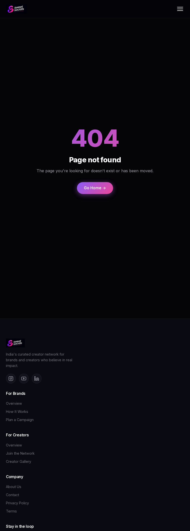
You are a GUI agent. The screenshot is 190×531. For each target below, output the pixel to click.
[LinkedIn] (37, 378)
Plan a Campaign (20, 420)
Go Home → (95, 188)
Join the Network (20, 453)
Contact (12, 495)
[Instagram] (11, 378)
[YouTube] (24, 378)
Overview (14, 403)
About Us (13, 487)
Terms (11, 511)
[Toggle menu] (180, 9)
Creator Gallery (18, 461)
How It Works (17, 411)
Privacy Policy (17, 503)
